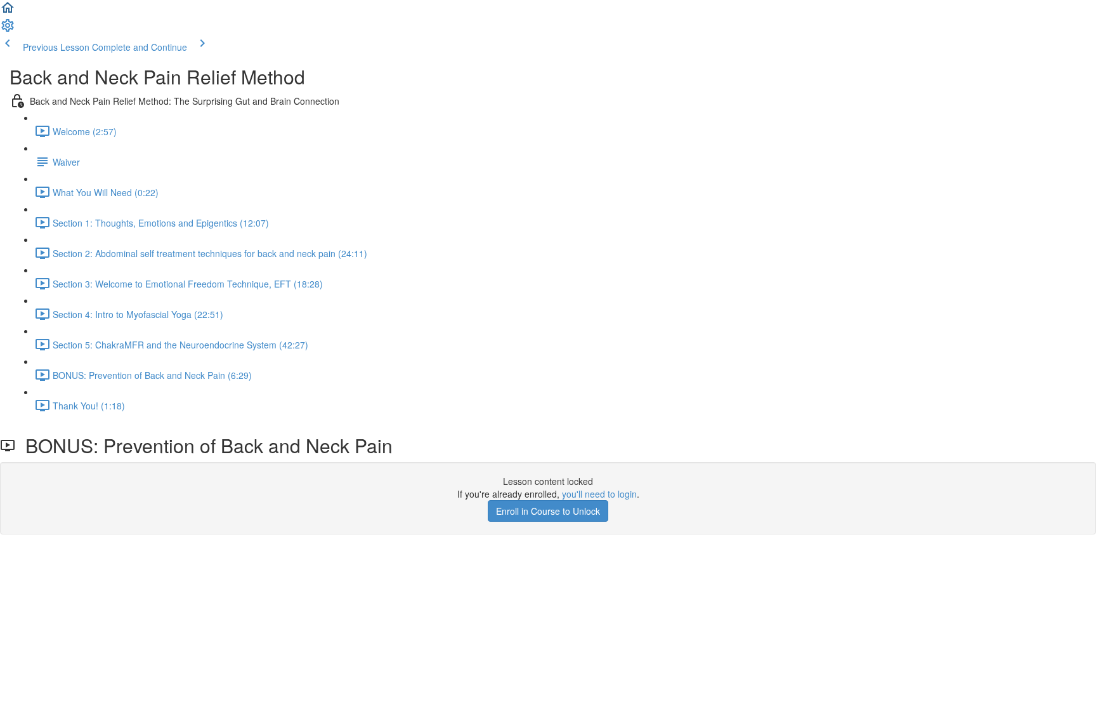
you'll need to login (599, 493)
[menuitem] (7, 29)
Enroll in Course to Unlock (548, 511)
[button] (7, 11)
